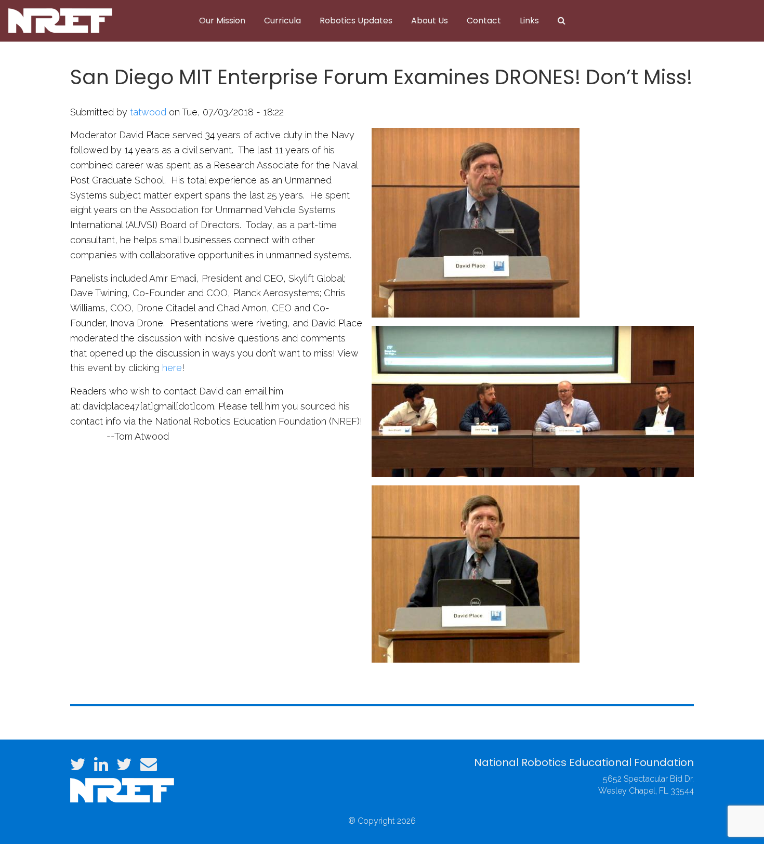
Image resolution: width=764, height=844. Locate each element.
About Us (429, 21)
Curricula (282, 21)
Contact (484, 21)
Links (529, 21)
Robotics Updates (356, 21)
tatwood (148, 112)
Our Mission (222, 21)
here (172, 367)
